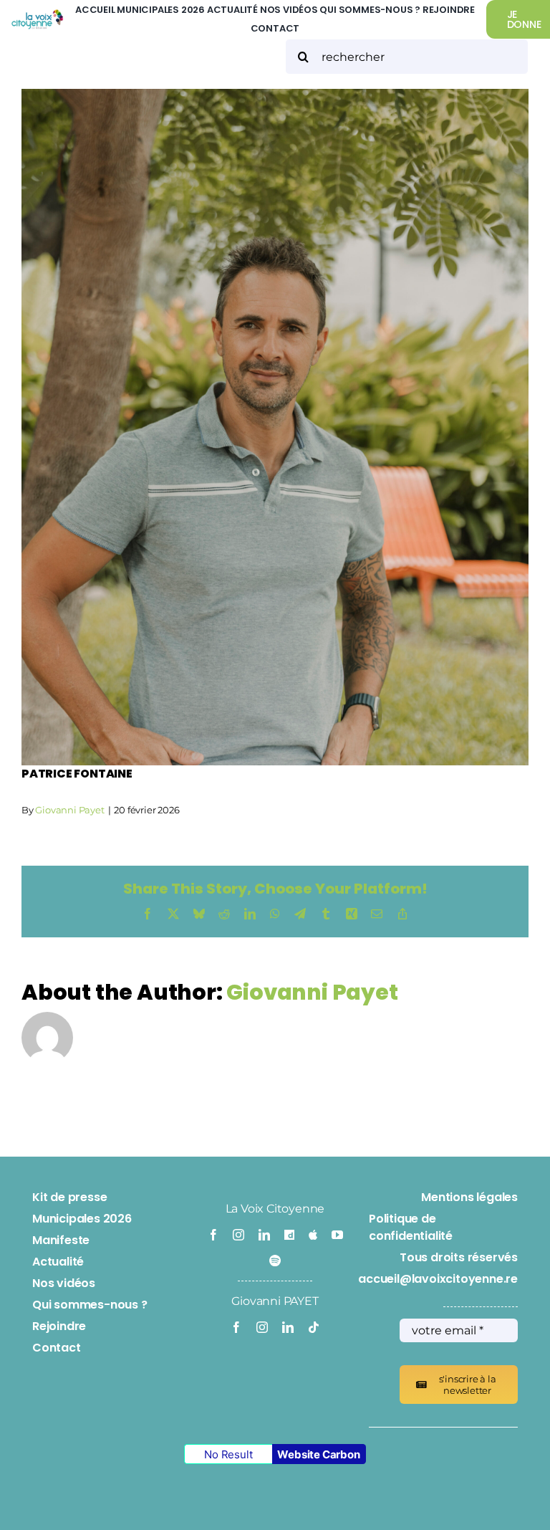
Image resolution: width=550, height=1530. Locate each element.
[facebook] (213, 1234)
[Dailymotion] (289, 1234)
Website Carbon (318, 1454)
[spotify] (275, 1260)
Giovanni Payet (69, 810)
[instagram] (238, 1234)
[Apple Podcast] (313, 1234)
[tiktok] (313, 1327)
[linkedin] (264, 1234)
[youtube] (337, 1234)
